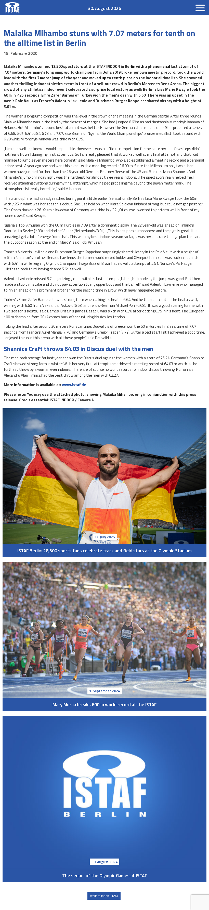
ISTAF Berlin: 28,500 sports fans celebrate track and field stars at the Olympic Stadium (104, 476)
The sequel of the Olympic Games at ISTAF (104, 792)
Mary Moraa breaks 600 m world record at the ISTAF (104, 630)
